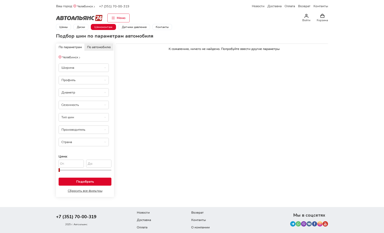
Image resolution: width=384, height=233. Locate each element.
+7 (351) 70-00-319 (114, 6)
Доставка (274, 6)
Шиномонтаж (103, 27)
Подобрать (85, 181)
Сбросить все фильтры (85, 191)
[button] (101, 68)
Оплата (290, 6)
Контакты (320, 6)
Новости (258, 6)
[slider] (59, 170)
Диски (81, 27)
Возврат (304, 6)
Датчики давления (134, 27)
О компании (200, 227)
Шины (63, 27)
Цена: (63, 156)
